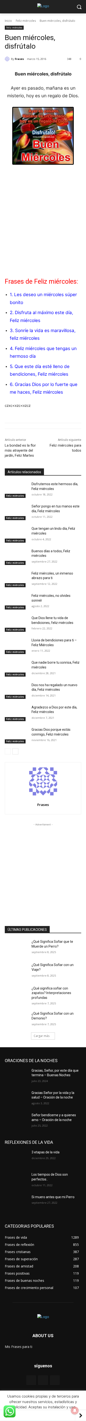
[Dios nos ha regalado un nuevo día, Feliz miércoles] (16, 691)
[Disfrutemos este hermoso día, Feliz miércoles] (16, 490)
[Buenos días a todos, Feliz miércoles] (16, 557)
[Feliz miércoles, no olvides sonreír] (16, 601)
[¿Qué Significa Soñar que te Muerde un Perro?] (16, 947)
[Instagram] (54, 1380)
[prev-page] (8, 751)
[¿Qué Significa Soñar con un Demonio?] (16, 1019)
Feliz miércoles (26, 21)
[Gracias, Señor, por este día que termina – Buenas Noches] (16, 1076)
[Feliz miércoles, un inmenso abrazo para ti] (16, 579)
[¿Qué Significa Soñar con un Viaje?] (16, 971)
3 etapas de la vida (45, 1152)
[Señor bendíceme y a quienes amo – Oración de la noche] (16, 1121)
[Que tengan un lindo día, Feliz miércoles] (16, 534)
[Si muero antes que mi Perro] (16, 1203)
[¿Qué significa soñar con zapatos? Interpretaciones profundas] (16, 994)
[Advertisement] (43, 216)
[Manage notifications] (75, 1410)
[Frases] (8, 59)
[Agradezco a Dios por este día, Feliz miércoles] (16, 713)
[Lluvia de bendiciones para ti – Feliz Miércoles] (16, 646)
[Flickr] (43, 1380)
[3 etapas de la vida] (16, 1158)
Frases (19, 59)
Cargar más (41, 1036)
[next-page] (15, 751)
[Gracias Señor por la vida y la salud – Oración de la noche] (16, 1099)
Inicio (8, 21)
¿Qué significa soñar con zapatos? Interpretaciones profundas (51, 993)
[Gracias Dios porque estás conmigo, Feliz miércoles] (16, 735)
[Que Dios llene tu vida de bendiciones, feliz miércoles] (16, 624)
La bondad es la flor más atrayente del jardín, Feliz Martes (20, 450)
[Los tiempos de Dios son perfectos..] (16, 1180)
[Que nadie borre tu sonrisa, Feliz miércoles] (16, 668)
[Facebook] (31, 1380)
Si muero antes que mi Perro (53, 1197)
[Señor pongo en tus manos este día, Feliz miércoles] (16, 512)
